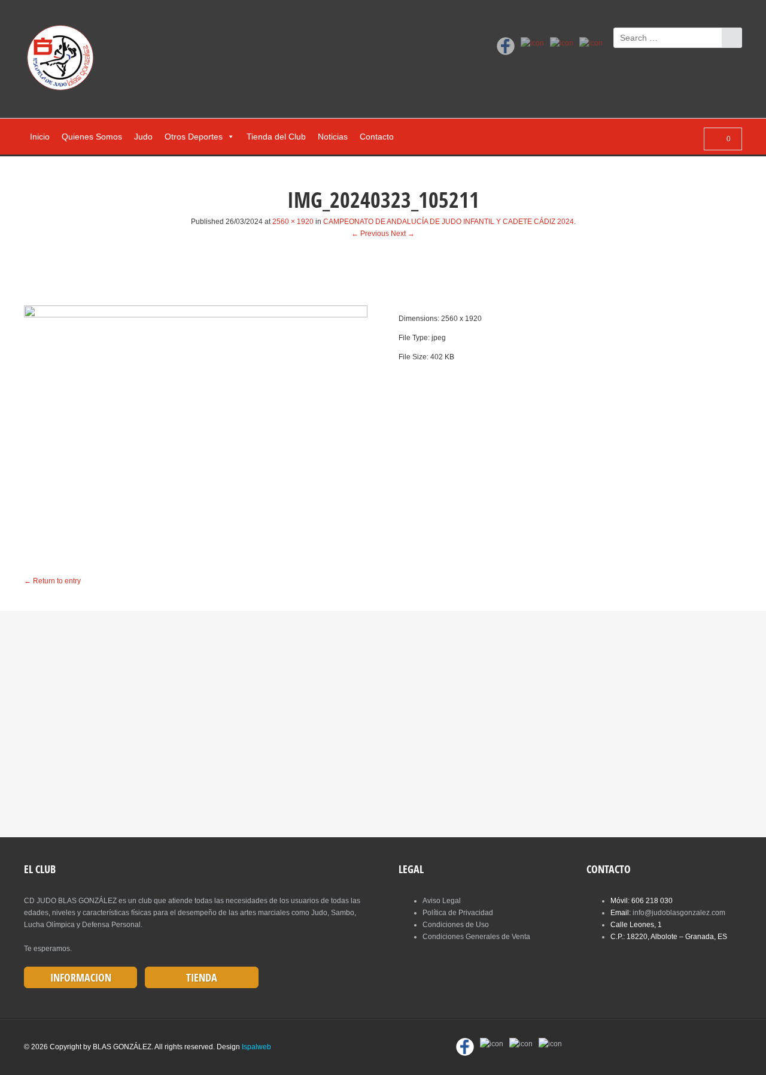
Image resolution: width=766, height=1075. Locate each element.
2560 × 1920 (293, 221)
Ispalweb (256, 1047)
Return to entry (52, 581)
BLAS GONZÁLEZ (122, 1047)
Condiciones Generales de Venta (476, 936)
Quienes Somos (92, 136)
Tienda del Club (276, 136)
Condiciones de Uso (455, 924)
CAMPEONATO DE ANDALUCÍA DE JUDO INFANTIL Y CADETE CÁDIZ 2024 (448, 221)
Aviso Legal (441, 901)
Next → (403, 233)
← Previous (370, 233)
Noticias (333, 136)
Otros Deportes (194, 136)
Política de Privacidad (457, 913)
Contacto (377, 136)
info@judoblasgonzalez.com (679, 913)
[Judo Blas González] (64, 60)
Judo (143, 136)
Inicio (40, 136)
